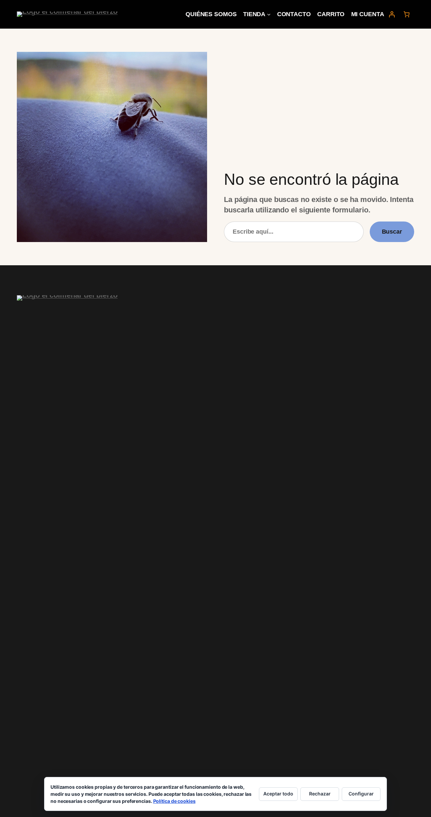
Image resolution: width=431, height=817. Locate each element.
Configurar (361, 793)
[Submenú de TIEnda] (269, 14)
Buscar (392, 231)
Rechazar (320, 793)
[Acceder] (391, 14)
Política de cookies (174, 801)
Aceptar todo (278, 793)
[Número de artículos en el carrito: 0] (406, 14)
